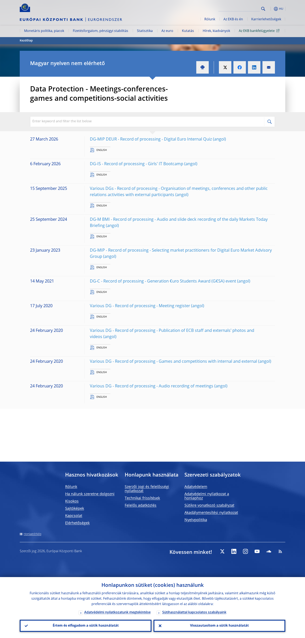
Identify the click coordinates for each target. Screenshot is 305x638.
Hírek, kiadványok (216, 31)
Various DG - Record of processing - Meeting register (140, 306)
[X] (222, 551)
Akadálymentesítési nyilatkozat (211, 513)
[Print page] (202, 67)
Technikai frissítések (142, 498)
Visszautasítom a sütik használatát (219, 625)
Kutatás (188, 31)
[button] (270, 8)
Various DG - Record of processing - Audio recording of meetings (151, 386)
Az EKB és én (233, 19)
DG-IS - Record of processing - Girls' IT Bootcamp (136, 164)
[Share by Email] (268, 67)
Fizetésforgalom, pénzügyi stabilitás (100, 31)
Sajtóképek (74, 509)
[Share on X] (225, 67)
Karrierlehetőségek (266, 19)
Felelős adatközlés (140, 505)
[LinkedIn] (234, 551)
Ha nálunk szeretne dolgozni (90, 494)
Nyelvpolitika (195, 520)
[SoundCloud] (269, 551)
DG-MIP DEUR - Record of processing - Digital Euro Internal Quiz (151, 139)
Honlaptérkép (32, 534)
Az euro (167, 31)
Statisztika (145, 31)
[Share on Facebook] (239, 67)
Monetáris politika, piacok (44, 31)
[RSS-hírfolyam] (280, 551)
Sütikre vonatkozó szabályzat (209, 505)
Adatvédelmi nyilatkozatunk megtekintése (117, 612)
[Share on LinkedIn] (254, 67)
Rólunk (209, 19)
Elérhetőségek (77, 523)
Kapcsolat (73, 516)
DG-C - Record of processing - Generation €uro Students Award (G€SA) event (163, 281)
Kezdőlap (26, 40)
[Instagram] (245, 551)
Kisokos (72, 501)
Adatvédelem (195, 487)
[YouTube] (257, 551)
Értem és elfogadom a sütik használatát (86, 625)
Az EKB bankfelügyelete (257, 31)
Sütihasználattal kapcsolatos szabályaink (194, 612)
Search (263, 8)
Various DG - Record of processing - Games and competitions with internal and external (173, 362)
